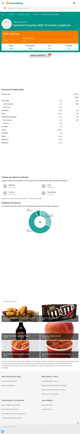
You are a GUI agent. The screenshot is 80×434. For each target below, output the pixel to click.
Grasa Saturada (8, 104)
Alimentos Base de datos (11, 377)
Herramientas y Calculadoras (13, 400)
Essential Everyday (23, 14)
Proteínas (5, 126)
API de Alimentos (47, 405)
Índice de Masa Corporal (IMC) (11, 405)
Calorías (4, 94)
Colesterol (5, 110)
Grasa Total (5, 100)
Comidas (11, 14)
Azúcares (6, 123)
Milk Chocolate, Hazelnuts (51, 14)
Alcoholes (5, 133)
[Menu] (2, 3)
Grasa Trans (7, 107)
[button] (75, 3)
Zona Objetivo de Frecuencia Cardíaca (13, 413)
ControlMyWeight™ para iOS (50, 381)
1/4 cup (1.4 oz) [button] (27, 38)
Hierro (4, 136)
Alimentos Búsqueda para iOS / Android (54, 385)
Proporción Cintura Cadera (10, 409)
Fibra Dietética (7, 120)
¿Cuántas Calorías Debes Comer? (12, 418)
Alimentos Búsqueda (8, 385)
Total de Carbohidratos (9, 117)
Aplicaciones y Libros (50, 377)
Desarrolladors (47, 400)
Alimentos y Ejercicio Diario (50, 394)
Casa (3, 14)
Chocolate (36, 14)
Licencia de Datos (47, 409)
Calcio (4, 130)
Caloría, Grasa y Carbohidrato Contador (54, 390)
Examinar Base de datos (9, 381)
